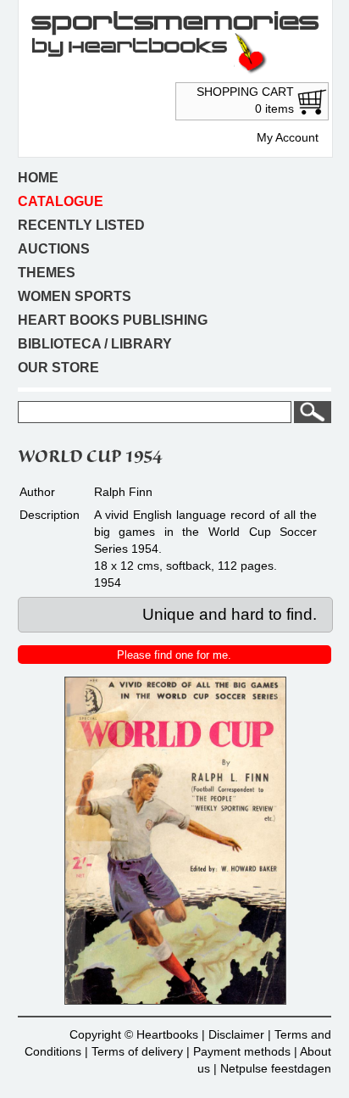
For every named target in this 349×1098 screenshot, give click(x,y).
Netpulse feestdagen (275, 1068)
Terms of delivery (137, 1051)
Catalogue (60, 201)
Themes (46, 272)
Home (38, 177)
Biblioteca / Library (95, 344)
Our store (58, 367)
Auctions (54, 249)
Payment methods (242, 1051)
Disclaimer (236, 1034)
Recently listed (81, 225)
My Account (288, 137)
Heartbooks (167, 1034)
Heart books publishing (113, 320)
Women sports (74, 296)
